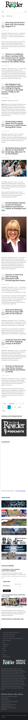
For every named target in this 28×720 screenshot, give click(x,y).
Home (3, 16)
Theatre (4, 646)
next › (19, 407)
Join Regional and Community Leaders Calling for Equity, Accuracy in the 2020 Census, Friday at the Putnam (12, 89)
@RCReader (4, 709)
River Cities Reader (21, 490)
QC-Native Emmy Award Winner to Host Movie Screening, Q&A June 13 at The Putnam (15, 151)
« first (4, 403)
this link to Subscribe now (14, 619)
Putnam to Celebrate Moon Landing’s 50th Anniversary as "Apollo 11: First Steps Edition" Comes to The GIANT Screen (13, 58)
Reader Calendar (7, 640)
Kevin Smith (6, 30)
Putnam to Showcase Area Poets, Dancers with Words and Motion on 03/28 (15, 369)
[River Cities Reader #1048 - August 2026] (14, 466)
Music (4, 648)
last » (4, 411)
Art (3, 652)
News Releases (6, 656)
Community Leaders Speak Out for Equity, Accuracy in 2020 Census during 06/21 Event (15, 124)
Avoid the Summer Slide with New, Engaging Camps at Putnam (15, 341)
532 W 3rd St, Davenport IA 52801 (9, 696)
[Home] (14, 4)
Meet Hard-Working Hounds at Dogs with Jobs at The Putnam (14, 311)
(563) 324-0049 (4, 698)
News (4, 642)
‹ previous (11, 403)
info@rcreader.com (5, 699)
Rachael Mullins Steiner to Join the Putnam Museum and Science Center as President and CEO (13, 207)
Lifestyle (5, 654)
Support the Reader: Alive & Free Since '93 (13, 638)
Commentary (6, 644)
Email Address (7, 585)
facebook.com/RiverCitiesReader (9, 707)
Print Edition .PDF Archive (9, 634)
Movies (4, 650)
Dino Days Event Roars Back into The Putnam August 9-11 (15, 24)
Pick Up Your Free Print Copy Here (11, 632)
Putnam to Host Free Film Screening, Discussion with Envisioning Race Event (15, 277)
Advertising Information (8, 636)
